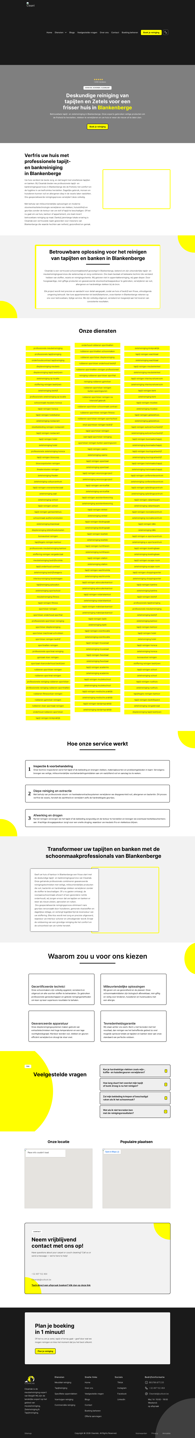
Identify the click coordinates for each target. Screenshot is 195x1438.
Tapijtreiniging (61, 1388)
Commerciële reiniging (65, 1405)
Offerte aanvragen (93, 1416)
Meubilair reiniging (63, 1382)
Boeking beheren (130, 32)
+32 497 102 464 (39, 1274)
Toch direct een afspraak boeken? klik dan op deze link (61, 1285)
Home (49, 32)
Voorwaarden (141, 1433)
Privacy (154, 1433)
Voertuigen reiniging (64, 1399)
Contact (115, 32)
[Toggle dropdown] (66, 32)
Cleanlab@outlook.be (41, 1279)
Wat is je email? (111, 1247)
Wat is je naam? (111, 1235)
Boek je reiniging (151, 32)
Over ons (104, 32)
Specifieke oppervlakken (66, 1393)
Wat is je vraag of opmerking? (118, 1260)
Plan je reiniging (45, 1351)
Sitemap (28, 1433)
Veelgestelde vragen (87, 32)
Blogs (72, 32)
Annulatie (166, 1433)
